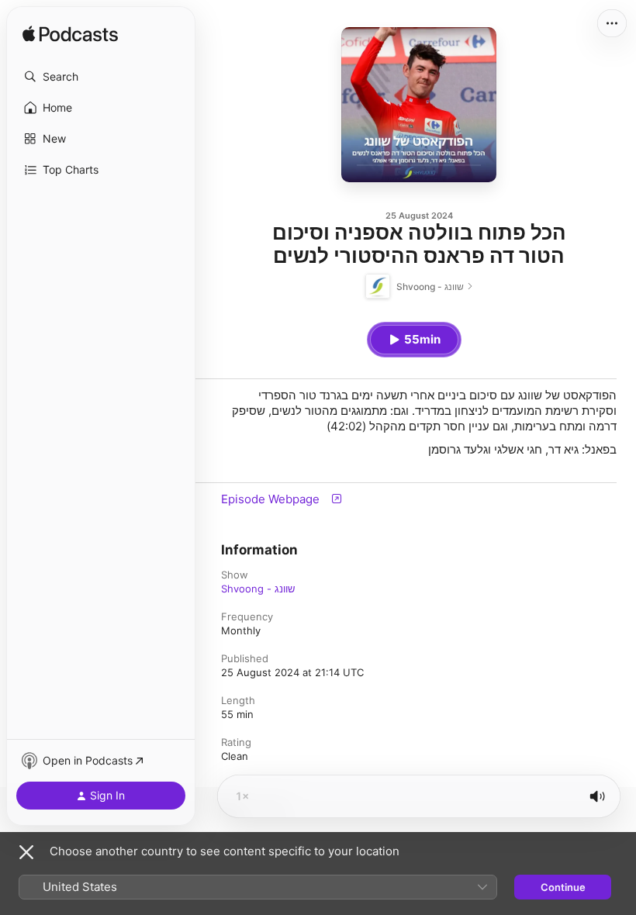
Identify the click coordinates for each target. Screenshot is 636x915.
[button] (101, 77)
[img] (70, 35)
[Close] (26, 852)
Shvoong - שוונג (258, 588)
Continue (563, 887)
